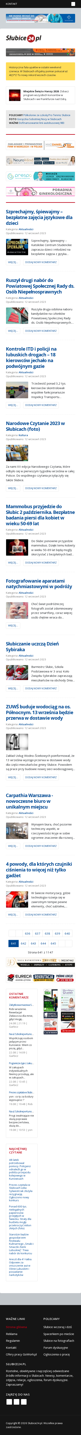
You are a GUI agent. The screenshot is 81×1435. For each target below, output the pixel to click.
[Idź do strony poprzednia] (19, 933)
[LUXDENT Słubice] (68, 1000)
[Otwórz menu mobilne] (73, 4)
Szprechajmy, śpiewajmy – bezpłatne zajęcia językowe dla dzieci (39, 217)
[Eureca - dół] (40, 977)
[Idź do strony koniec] (68, 943)
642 (23, 943)
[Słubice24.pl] (23, 38)
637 (37, 933)
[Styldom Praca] (50, 1000)
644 (43, 943)
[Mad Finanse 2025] (40, 145)
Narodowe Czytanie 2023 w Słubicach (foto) (35, 426)
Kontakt (11, 4)
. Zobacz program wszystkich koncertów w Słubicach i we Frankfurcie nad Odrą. (46, 95)
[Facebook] (9, 1402)
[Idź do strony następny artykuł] (61, 943)
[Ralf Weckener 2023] (68, 1022)
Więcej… (13, 262)
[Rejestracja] (60, 4)
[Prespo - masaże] (40, 176)
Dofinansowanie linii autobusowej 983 (41, 123)
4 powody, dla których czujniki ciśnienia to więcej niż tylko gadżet (39, 870)
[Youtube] (24, 1402)
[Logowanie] (54, 4)
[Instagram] (16, 1402)
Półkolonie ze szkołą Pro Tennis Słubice (46, 115)
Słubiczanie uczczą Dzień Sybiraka (32, 646)
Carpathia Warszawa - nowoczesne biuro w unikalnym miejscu (29, 801)
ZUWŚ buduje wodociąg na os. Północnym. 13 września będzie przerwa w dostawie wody (39, 712)
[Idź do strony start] (12, 933)
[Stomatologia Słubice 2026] (40, 52)
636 (27, 933)
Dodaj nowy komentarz (41, 262)
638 (47, 933)
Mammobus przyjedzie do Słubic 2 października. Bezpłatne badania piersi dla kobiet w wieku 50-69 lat (40, 515)
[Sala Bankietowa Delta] (40, 962)
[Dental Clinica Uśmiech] (50, 1023)
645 (53, 943)
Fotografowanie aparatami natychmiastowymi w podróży (39, 583)
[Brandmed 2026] (40, 18)
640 (67, 933)
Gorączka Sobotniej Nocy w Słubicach (39, 119)
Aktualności (26, 229)
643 (33, 943)
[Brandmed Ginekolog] (40, 191)
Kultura (23, 435)
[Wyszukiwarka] (66, 4)
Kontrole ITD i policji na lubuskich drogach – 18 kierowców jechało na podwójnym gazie (31, 357)
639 (57, 933)
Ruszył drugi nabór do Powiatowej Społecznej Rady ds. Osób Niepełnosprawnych (40, 286)
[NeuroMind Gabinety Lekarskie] (40, 160)
